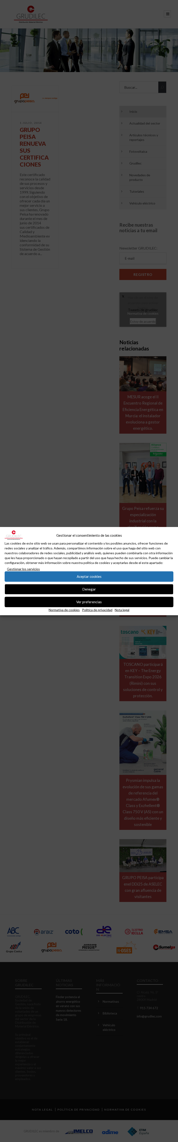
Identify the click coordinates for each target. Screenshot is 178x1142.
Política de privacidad (97, 610)
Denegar (89, 589)
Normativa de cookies (64, 610)
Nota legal (122, 610)
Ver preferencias (89, 602)
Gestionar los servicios (23, 569)
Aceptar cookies (89, 576)
